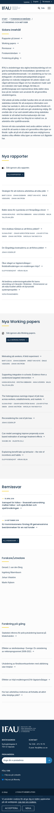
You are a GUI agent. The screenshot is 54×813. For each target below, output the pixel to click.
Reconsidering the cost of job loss (17, 418)
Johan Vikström (9, 577)
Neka (28, 808)
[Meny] (49, 8)
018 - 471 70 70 (38, 744)
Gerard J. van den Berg (12, 567)
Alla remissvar (9, 541)
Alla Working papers (16, 340)
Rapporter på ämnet (11, 38)
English (35, 2)
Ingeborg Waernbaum (11, 572)
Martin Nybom (8, 582)
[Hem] (19, 8)
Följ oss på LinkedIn (13, 775)
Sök (43, 8)
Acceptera (11, 808)
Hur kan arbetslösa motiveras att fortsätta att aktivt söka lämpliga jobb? (24, 693)
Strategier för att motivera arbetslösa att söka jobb (24, 191)
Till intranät (46, 2)
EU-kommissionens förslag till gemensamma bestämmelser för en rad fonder (25, 526)
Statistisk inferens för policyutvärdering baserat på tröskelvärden (24, 634)
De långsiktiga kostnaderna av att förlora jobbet (23, 248)
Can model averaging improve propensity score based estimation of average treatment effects (23, 435)
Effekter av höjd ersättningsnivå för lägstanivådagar (24, 680)
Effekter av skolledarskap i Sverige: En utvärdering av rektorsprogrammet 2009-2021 (24, 649)
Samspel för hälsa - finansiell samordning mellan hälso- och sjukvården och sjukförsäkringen (23, 505)
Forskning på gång (10, 58)
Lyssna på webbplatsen (25, 792)
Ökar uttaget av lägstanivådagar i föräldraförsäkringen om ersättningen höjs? (21, 264)
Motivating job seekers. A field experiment (20, 356)
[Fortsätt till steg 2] (49, 760)
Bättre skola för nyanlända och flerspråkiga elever (24, 210)
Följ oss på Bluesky (12, 780)
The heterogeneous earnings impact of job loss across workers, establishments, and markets (23, 397)
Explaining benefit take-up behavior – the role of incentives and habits (23, 453)
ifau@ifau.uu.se (41, 748)
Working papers (9, 43)
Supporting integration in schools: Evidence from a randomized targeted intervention (24, 376)
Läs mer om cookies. (27, 802)
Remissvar (6, 48)
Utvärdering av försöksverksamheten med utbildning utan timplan (25, 665)
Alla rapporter (14, 175)
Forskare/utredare (10, 53)
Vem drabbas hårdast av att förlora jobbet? (20, 229)
